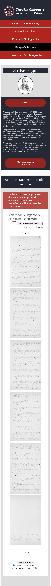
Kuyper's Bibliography (25, 39)
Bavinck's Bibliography (25, 23)
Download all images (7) (27, 565)
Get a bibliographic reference (29, 224)
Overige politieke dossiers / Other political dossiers (24, 197)
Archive (12, 194)
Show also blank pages (33, 227)
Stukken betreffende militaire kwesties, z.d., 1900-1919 (25, 203)
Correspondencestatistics (25, 163)
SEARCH (25, 103)
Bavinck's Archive (25, 31)
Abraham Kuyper (25, 70)
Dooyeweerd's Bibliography (25, 55)
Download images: (23, 568)
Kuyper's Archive (25, 47)
